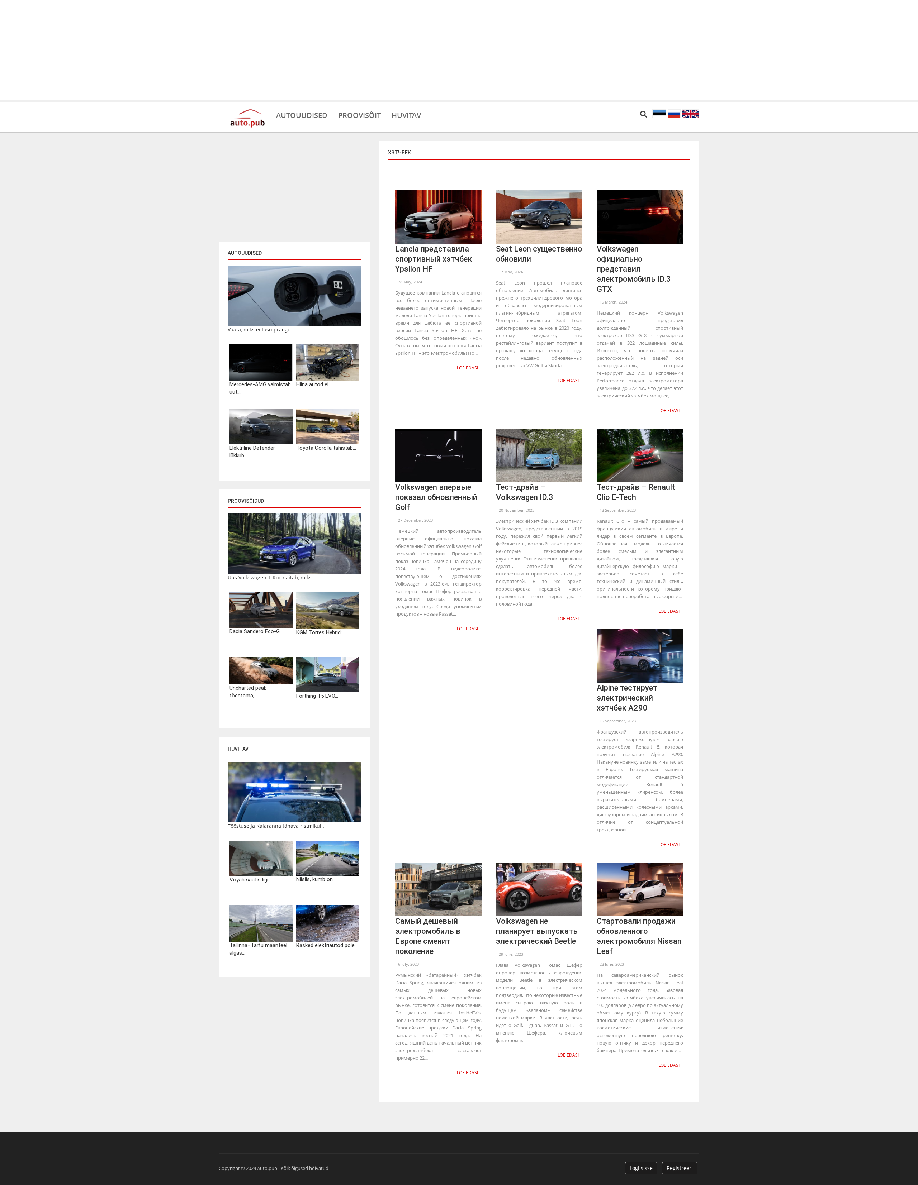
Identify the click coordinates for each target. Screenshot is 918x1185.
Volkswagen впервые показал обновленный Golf (436, 497)
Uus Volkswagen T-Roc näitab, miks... (272, 577)
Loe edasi (467, 368)
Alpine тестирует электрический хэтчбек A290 (627, 697)
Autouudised (301, 114)
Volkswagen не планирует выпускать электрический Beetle (537, 931)
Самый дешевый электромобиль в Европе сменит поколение (427, 936)
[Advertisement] (459, 50)
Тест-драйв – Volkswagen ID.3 (524, 492)
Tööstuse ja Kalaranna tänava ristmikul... (277, 825)
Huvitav (406, 114)
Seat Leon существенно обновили (539, 253)
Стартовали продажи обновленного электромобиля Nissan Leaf (639, 936)
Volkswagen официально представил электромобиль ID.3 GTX (634, 268)
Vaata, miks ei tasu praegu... (261, 329)
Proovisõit (359, 114)
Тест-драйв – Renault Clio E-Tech (636, 492)
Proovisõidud (246, 501)
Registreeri (680, 1168)
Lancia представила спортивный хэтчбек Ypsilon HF (433, 258)
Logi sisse (641, 1168)
